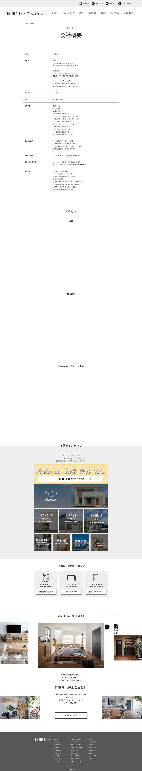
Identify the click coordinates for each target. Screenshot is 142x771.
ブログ (90, 758)
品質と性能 (92, 13)
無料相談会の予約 (45, 592)
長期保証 (103, 13)
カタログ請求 (70, 592)
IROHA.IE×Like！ (75, 750)
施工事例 (82, 13)
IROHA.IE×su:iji (75, 758)
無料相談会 (99, 3)
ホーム (26, 23)
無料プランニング (95, 592)
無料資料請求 (57, 750)
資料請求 (112, 3)
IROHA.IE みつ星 (75, 742)
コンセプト (54, 13)
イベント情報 (92, 756)
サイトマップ (57, 761)
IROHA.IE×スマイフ (76, 761)
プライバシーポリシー (60, 758)
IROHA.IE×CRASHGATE (77, 753)
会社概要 (86, 3)
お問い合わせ (126, 3)
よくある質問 (128, 13)
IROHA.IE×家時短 (75, 756)
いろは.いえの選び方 (68, 13)
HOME (56, 739)
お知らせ (56, 742)
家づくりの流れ (115, 13)
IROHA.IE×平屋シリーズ (77, 747)
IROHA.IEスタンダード (76, 744)
